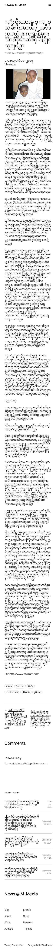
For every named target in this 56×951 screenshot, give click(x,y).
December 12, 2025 (47, 841)
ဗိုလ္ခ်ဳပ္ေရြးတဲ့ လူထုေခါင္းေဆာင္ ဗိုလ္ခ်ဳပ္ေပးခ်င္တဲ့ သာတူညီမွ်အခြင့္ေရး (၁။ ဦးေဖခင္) (40, 718)
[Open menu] (50, 5)
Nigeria (26, 692)
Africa (9, 686)
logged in (22, 763)
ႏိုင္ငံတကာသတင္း (34, 52)
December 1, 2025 (47, 872)
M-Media (18, 52)
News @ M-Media (15, 5)
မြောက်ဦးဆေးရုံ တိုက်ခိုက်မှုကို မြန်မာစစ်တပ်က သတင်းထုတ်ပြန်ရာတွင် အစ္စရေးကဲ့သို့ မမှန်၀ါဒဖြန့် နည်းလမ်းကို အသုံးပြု (21, 822)
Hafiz (30, 686)
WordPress (47, 945)
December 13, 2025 (47, 823)
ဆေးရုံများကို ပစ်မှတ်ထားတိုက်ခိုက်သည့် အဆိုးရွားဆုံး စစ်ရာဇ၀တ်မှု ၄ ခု (20, 856)
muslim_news (12, 692)
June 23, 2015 (49, 804)
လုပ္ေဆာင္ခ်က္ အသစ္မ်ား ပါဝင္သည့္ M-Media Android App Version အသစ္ (21, 804)
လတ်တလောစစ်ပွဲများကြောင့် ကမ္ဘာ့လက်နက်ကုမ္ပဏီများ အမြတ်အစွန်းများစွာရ (21, 871)
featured (20, 686)
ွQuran (37, 692)
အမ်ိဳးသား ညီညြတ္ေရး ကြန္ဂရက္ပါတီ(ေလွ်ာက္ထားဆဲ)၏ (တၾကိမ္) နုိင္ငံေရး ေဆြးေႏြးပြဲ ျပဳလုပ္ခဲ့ (15, 719)
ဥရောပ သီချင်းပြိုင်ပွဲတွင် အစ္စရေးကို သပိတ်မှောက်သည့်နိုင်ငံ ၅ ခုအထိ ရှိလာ (21, 841)
